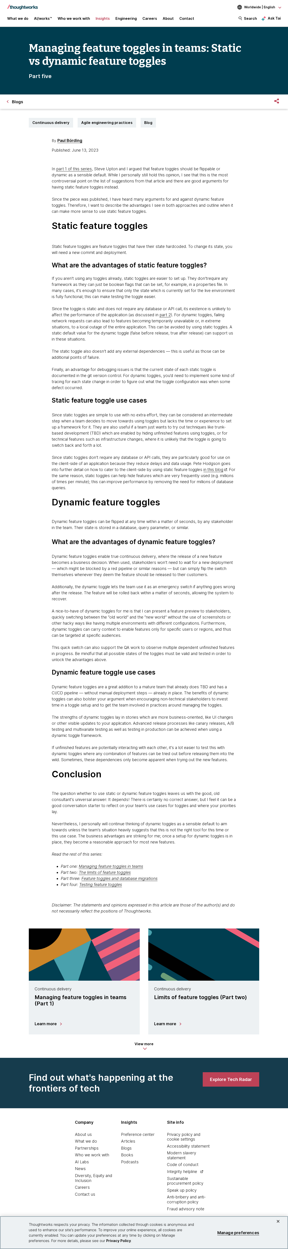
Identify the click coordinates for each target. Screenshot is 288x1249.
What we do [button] (17, 18)
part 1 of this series (74, 168)
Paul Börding (69, 140)
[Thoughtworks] (22, 5)
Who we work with (92, 1155)
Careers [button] (149, 18)
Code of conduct (182, 1164)
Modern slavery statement (181, 1155)
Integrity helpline (182, 1171)
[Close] (278, 1221)
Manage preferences (238, 1232)
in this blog (213, 469)
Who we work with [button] (74, 18)
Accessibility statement (188, 1146)
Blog (148, 122)
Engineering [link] (126, 18)
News (80, 1168)
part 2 (165, 314)
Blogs (126, 1148)
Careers (82, 1187)
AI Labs (82, 1161)
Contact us (85, 1194)
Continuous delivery (51, 122)
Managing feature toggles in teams (111, 866)
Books (127, 1155)
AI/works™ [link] (43, 18)
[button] (144, 1046)
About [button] (168, 18)
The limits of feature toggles (105, 872)
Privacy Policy (118, 1240)
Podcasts (130, 1161)
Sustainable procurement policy (185, 1181)
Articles (128, 1141)
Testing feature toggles (100, 884)
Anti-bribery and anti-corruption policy (186, 1199)
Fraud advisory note (185, 1208)
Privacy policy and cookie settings (183, 1137)
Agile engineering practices (107, 122)
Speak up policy (182, 1190)
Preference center (138, 1134)
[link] (231, 1079)
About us (83, 1134)
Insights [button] (103, 18)
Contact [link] (186, 18)
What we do (86, 1141)
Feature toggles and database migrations (119, 878)
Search (250, 18)
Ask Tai (274, 18)
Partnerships (87, 1148)
